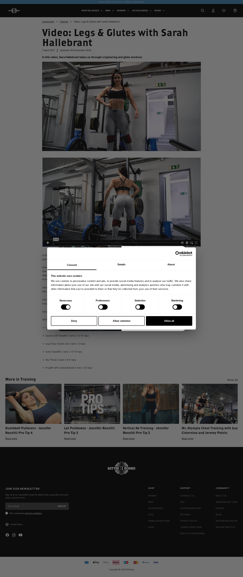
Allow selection (121, 320)
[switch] (103, 307)
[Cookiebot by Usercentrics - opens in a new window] (177, 253)
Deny (74, 320)
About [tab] (171, 264)
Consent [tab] (72, 265)
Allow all (169, 320)
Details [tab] (122, 264)
